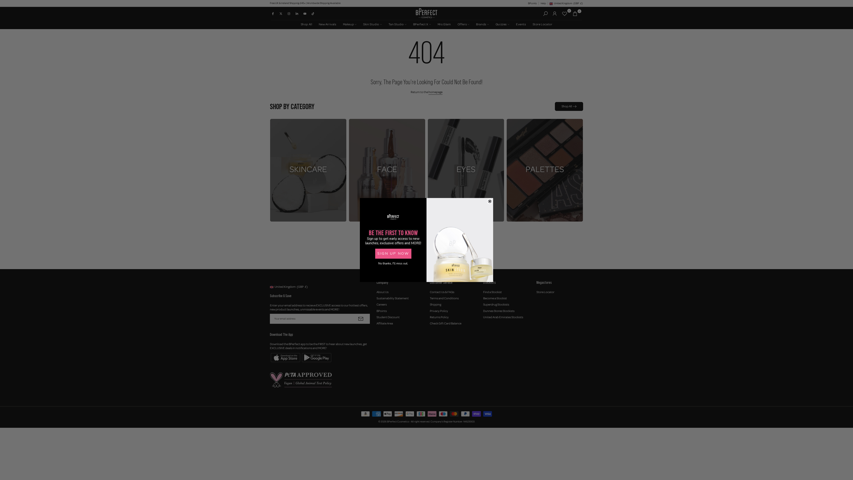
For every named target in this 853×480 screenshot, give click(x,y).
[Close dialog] (490, 201)
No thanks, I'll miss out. (393, 264)
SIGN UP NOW (393, 253)
